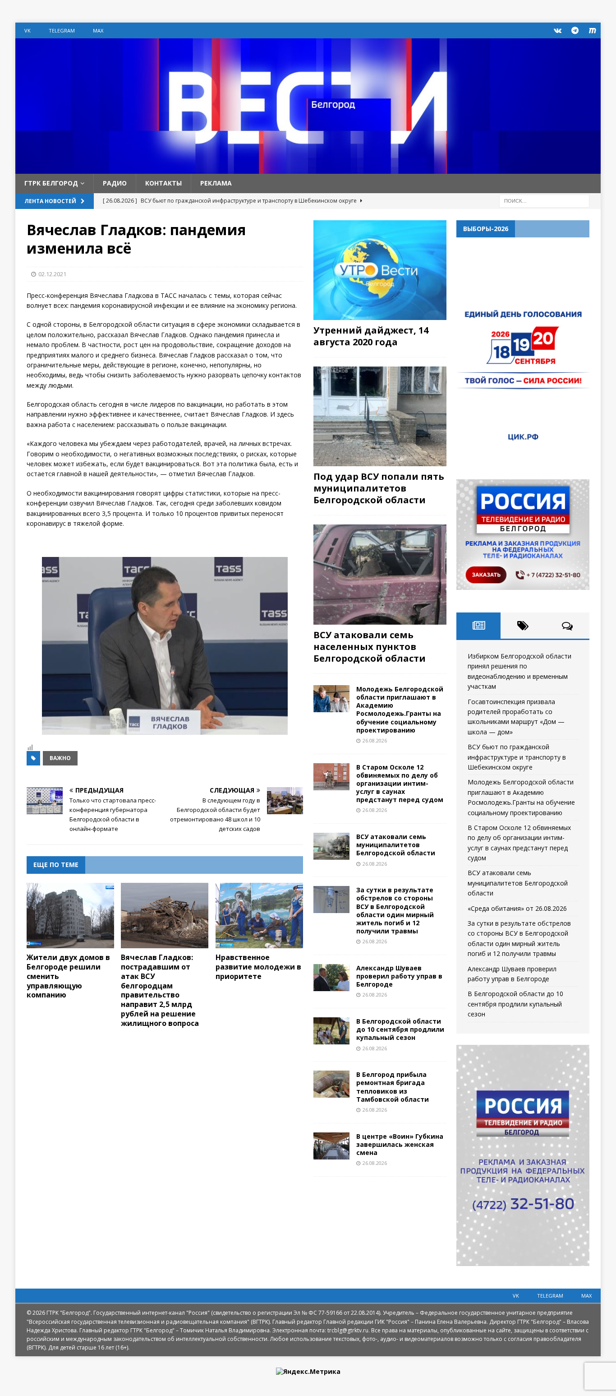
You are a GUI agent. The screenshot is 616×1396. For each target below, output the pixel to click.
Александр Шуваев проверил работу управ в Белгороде (399, 976)
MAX (98, 30)
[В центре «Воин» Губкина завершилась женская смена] (331, 1145)
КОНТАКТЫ (163, 183)
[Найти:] (544, 200)
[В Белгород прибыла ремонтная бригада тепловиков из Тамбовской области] (331, 1084)
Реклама (216, 183)
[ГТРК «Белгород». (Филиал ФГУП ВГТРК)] (308, 168)
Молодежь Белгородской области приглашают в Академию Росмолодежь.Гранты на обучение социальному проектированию (399, 709)
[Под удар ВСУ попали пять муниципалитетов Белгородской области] (379, 416)
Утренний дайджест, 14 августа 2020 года (370, 336)
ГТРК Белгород (51, 183)
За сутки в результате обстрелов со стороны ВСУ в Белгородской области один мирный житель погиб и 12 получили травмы (395, 910)
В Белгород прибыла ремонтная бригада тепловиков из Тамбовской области (392, 1087)
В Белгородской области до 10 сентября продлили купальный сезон (400, 1029)
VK (27, 30)
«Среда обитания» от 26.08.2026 (517, 908)
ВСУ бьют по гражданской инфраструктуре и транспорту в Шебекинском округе (517, 756)
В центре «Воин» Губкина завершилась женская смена (399, 1144)
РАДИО (115, 183)
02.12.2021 (52, 274)
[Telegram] (575, 30)
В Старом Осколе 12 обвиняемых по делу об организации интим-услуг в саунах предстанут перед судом (399, 783)
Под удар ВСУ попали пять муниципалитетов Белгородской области (378, 488)
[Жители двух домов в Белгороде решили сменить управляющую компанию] (70, 916)
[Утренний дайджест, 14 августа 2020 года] (379, 270)
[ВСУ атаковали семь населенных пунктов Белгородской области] (379, 574)
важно (60, 758)
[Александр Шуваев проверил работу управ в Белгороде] (331, 977)
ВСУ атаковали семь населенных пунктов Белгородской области (369, 646)
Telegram (62, 30)
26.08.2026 (375, 740)
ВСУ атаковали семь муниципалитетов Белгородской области (395, 844)
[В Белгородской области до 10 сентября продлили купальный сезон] (331, 1030)
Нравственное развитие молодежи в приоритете (258, 966)
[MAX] (593, 30)
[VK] (557, 30)
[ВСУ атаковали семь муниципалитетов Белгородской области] (331, 846)
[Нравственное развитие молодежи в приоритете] (259, 916)
